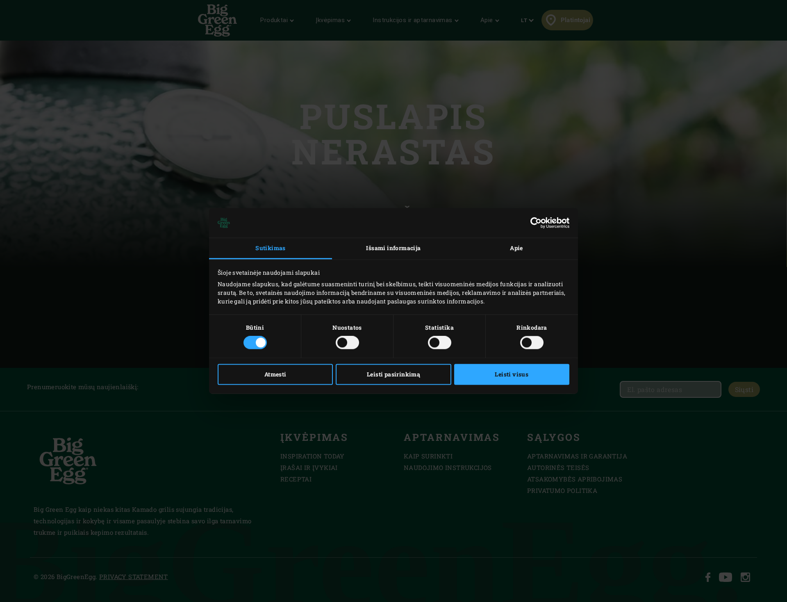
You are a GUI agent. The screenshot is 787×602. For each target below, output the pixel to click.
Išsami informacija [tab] (393, 248)
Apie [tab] (516, 248)
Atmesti (275, 375)
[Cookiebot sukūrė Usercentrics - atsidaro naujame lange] (533, 222)
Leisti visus (511, 375)
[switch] (347, 342)
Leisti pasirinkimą (393, 375)
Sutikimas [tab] (270, 248)
